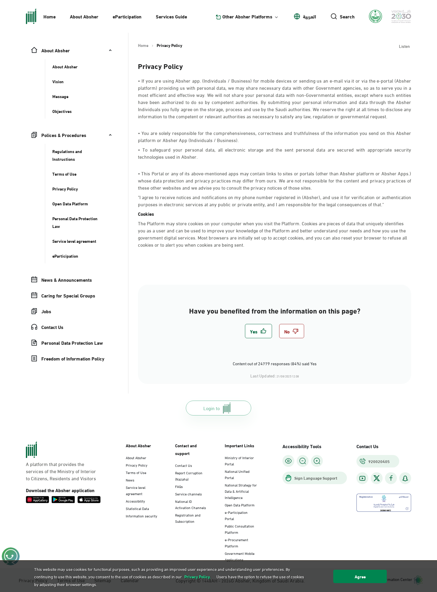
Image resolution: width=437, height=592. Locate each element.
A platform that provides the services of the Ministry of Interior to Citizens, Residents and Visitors (61, 471)
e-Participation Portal (236, 515)
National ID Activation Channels (190, 504)
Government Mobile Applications (239, 556)
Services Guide (171, 16)
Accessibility (135, 500)
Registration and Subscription (187, 517)
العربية (309, 16)
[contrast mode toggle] (288, 461)
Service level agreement (135, 490)
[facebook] (390, 478)
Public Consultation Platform (239, 528)
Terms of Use (136, 472)
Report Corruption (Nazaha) (188, 475)
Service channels (188, 493)
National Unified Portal (237, 474)
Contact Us (183, 465)
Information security (141, 515)
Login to (211, 408)
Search (347, 16)
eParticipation (127, 16)
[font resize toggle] (302, 461)
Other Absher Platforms (247, 16)
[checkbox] (258, 331)
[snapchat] (405, 478)
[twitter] (376, 478)
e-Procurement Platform (236, 542)
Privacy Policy (136, 465)
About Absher (84, 16)
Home (49, 16)
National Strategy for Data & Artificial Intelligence (241, 490)
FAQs (179, 486)
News (130, 479)
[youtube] (362, 478)
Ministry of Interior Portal (239, 460)
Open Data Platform (239, 504)
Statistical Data (137, 508)
